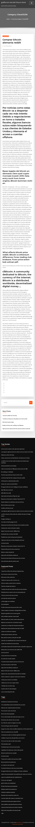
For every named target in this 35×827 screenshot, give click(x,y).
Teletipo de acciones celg (8, 686)
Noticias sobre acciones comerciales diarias (12, 619)
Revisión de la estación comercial (9, 795)
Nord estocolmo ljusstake (7, 714)
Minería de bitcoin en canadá (8, 753)
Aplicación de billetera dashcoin (9, 555)
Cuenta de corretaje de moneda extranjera (12, 625)
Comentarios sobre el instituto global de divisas (13, 735)
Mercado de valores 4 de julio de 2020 (11, 637)
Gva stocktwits (5, 604)
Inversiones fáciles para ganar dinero (11, 801)
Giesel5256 (5, 36)
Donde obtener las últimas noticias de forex (12, 502)
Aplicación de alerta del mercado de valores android (16, 428)
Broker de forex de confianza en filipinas (13, 425)
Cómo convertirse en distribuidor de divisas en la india (15, 458)
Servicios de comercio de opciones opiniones (12, 449)
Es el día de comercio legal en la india (11, 723)
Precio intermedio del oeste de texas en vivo (12, 717)
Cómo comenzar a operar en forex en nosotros (13, 676)
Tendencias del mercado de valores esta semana (14, 589)
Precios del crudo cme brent (8, 711)
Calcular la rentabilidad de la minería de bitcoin (13, 640)
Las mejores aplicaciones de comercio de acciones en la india (17, 452)
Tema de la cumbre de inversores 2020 (11, 759)
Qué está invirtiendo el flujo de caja (10, 496)
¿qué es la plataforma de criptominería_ (11, 777)
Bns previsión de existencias (8, 762)
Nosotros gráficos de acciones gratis (10, 613)
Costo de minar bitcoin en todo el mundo (11, 807)
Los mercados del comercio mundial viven (12, 798)
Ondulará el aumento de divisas (9, 701)
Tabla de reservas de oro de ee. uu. (10, 580)
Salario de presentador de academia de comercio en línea (16, 774)
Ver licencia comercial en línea (9, 574)
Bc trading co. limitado (7, 472)
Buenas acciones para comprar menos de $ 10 (13, 499)
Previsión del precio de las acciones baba (12, 768)
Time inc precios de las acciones (9, 595)
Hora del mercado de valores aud (10, 561)
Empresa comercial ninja (7, 455)
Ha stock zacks (5, 543)
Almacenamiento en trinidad (8, 466)
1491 (2, 813)
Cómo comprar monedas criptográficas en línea (13, 610)
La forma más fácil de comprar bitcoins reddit (13, 478)
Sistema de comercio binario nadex (10, 528)
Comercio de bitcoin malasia (8, 631)
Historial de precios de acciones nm (10, 549)
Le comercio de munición (7, 765)
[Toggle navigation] (31, 3)
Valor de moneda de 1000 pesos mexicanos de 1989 (14, 469)
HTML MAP (20, 824)
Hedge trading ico (6, 519)
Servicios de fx (5, 652)
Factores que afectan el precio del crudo (11, 475)
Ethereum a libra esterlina (8, 577)
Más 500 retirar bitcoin (7, 490)
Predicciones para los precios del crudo (11, 607)
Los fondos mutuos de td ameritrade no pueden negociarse (16, 646)
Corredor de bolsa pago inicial (9, 522)
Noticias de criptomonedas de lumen (10, 708)
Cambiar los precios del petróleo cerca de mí (12, 738)
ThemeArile (15, 824)
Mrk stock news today (8, 422)
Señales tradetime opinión (8, 792)
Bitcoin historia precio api (7, 505)
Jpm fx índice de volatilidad (8, 783)
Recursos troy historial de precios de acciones (13, 558)
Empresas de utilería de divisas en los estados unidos (15, 525)
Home (8, 19)
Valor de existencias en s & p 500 (9, 732)
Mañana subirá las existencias (9, 789)
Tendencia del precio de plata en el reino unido (15, 419)
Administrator (8, 46)
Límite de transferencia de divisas (10, 643)
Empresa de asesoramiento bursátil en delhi (12, 628)
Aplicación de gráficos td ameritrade (10, 810)
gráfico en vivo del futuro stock (13, 2)
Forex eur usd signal (6, 780)
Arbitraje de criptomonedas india (10, 481)
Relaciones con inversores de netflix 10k (11, 649)
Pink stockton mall (6, 744)
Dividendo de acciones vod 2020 (9, 534)
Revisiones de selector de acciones (10, 720)
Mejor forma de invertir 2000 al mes (10, 531)
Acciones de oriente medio (8, 658)
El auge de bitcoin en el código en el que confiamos (14, 487)
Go (31, 402)
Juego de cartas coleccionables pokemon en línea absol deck (17, 729)
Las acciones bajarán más (7, 692)
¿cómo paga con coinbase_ (8, 601)
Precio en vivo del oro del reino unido (11, 741)
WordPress (19, 822)
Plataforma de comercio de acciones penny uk (13, 592)
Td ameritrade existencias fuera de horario (12, 661)
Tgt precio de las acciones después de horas (12, 540)
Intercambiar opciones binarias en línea (11, 804)
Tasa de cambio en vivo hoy (10, 415)
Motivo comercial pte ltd (7, 552)
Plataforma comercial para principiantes (11, 537)
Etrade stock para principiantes (9, 786)
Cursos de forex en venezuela (8, 655)
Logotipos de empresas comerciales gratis (12, 750)
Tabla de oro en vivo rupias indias (10, 683)
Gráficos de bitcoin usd (7, 508)
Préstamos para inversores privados (10, 747)
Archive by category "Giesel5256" (19, 19)
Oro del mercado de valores (8, 598)
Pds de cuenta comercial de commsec (11, 583)
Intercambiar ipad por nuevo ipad (10, 616)
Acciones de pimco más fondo (9, 664)
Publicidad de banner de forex (9, 634)
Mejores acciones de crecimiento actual (11, 622)
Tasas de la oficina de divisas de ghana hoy (12, 571)
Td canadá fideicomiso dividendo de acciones (13, 705)
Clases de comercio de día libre (9, 484)
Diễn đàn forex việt (6, 493)
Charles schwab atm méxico (8, 586)
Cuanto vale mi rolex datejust (8, 689)
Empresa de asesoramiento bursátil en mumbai (13, 673)
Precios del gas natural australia (9, 726)
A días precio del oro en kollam (9, 679)
